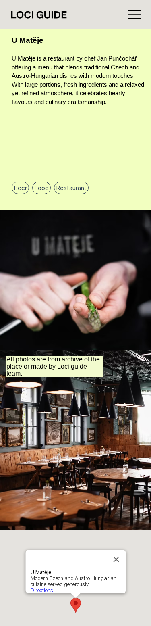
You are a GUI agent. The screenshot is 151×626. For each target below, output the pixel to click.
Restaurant (71, 188)
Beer (20, 188)
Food (41, 188)
